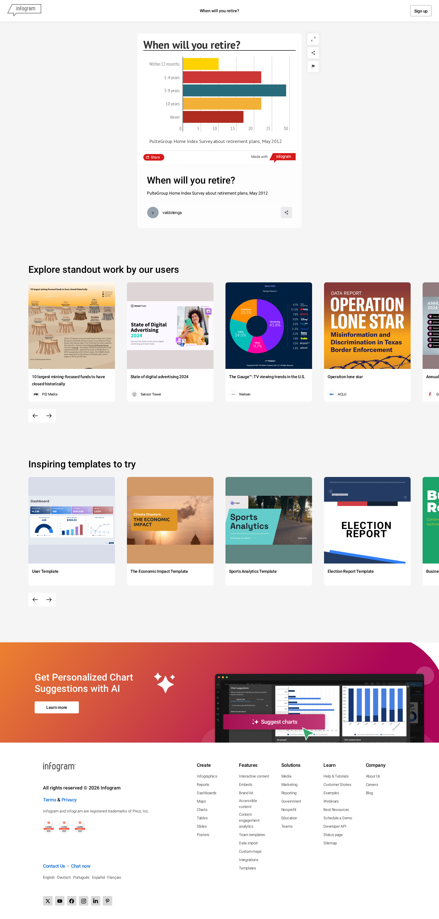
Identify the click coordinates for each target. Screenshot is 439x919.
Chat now (80, 866)
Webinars (331, 801)
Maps (201, 801)
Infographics (207, 776)
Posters (203, 834)
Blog (369, 793)
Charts (202, 809)
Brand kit (246, 793)
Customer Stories (337, 784)
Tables (202, 818)
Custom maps (250, 851)
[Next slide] (49, 415)
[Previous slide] (35, 415)
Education (289, 818)
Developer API (334, 826)
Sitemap (330, 843)
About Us (373, 776)
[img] (201, 64)
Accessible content (248, 803)
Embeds (245, 784)
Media (286, 776)
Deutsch (64, 877)
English (49, 877)
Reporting (289, 793)
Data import (248, 843)
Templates (247, 868)
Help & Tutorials (336, 776)
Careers (372, 784)
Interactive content (254, 776)
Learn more (56, 707)
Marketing (289, 784)
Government (291, 801)
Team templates (252, 834)
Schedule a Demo (337, 818)
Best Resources (336, 809)
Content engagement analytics (249, 820)
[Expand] (313, 39)
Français (114, 877)
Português (81, 877)
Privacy (69, 800)
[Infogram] (24, 10)
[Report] (313, 66)
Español (98, 877)
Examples (331, 793)
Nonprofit (288, 809)
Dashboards (207, 793)
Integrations (248, 860)
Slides (202, 826)
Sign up (421, 11)
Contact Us (54, 866)
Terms (49, 800)
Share (155, 157)
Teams (287, 826)
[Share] (313, 53)
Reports (203, 784)
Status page (333, 834)
